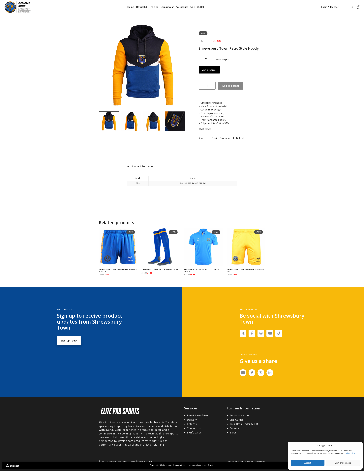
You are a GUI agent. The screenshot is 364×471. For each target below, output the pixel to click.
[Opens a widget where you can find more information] (12, 466)
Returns (192, 424)
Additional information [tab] (140, 166)
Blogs (233, 432)
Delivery (192, 419)
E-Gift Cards (194, 432)
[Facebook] (252, 372)
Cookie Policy (349, 453)
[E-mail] (243, 372)
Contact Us (194, 428)
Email (214, 138)
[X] (261, 372)
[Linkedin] (269, 372)
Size (205, 59)
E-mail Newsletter (198, 415)
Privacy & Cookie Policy (255, 461)
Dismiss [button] (211, 465)
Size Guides (237, 419)
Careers (234, 428)
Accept (307, 463)
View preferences (343, 463)
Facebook (225, 138)
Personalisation (239, 415)
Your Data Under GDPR (244, 424)
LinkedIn (240, 138)
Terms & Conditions (235, 461)
